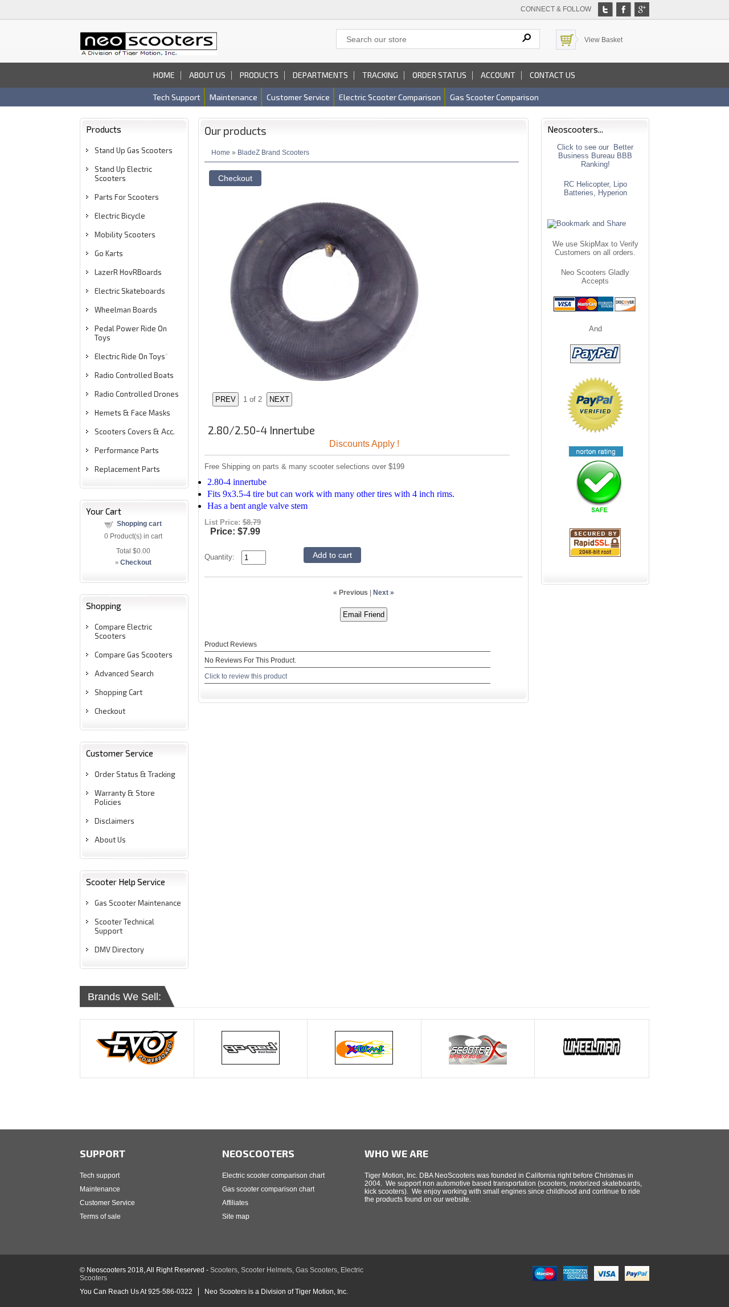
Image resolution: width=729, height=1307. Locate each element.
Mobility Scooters (125, 234)
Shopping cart (139, 524)
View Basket (603, 40)
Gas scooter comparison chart (268, 1189)
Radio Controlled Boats (134, 375)
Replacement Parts (127, 469)
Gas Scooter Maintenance (138, 902)
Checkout (110, 711)
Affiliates (235, 1203)
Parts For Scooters (127, 197)
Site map (235, 1216)
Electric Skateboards (130, 290)
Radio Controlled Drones (137, 393)
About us (207, 75)
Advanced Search (124, 673)
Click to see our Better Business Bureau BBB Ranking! (595, 155)
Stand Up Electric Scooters (123, 174)
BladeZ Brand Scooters (273, 152)
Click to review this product (245, 676)
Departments (320, 75)
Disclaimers (114, 820)
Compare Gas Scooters (134, 654)
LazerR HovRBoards (128, 272)
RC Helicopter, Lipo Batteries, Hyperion (595, 188)
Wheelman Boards (126, 309)
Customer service (298, 97)
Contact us (552, 75)
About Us (110, 839)
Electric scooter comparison (390, 97)
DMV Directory (119, 949)
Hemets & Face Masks (132, 412)
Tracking (380, 75)
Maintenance (233, 97)
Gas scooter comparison (494, 97)
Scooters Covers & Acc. (135, 431)
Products (259, 75)
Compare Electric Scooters (123, 631)
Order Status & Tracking (135, 774)
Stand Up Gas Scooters (134, 150)
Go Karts (109, 253)
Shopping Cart (118, 692)
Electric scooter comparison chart (273, 1175)
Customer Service (107, 1203)
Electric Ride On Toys (130, 356)
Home (164, 75)
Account (498, 75)
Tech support (176, 97)
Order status (439, 75)
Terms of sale (100, 1216)
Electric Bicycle (120, 215)
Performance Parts (127, 450)
